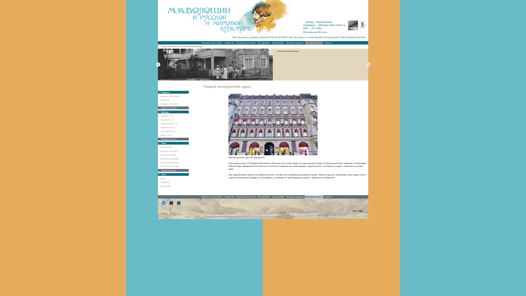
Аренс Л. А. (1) (166, 135)
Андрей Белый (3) (168, 128)
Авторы (165, 112)
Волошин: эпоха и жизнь (212, 43)
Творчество (229, 43)
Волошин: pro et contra (246, 43)
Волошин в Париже (168, 155)
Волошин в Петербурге (170, 159)
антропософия (166, 147)
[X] (172, 204)
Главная (164, 46)
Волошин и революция (169, 163)
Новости (328, 43)
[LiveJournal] (180, 204)
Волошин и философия (170, 166)
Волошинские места (314, 43)
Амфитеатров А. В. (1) (169, 124)
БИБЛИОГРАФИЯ (283, 51)
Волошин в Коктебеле (169, 151)
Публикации (165, 182)
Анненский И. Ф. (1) (168, 131)
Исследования (264, 43)
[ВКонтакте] (165, 204)
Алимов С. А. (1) (167, 116)
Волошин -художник (295, 43)
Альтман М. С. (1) (167, 120)
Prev (158, 64)
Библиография (278, 43)
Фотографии (165, 186)
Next (368, 64)
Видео (163, 179)
